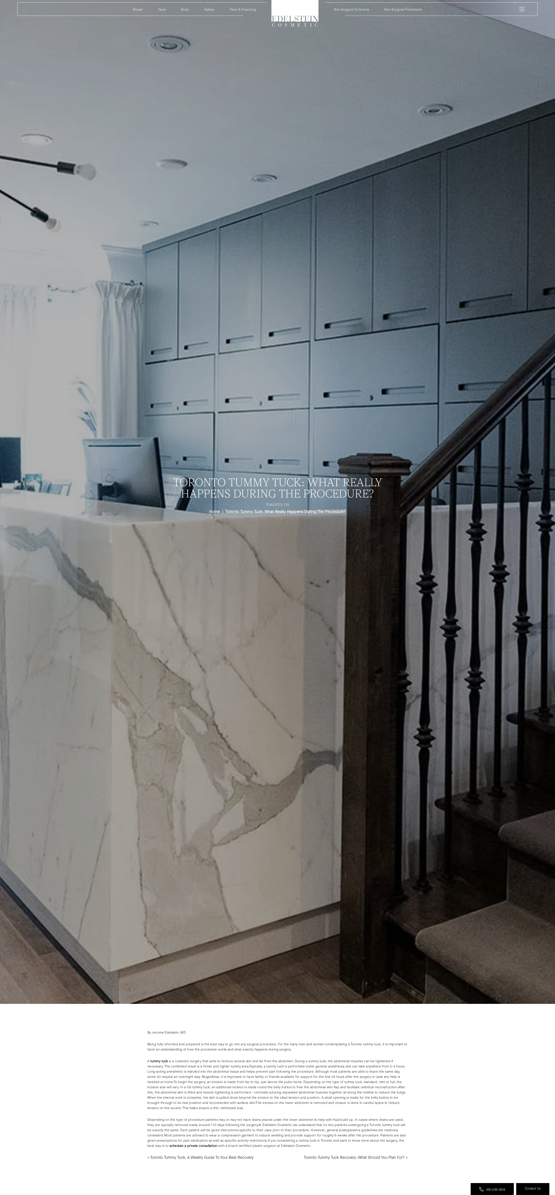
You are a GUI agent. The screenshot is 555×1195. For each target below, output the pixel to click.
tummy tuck (159, 1061)
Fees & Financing (243, 9)
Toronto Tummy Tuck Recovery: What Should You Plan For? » (356, 1157)
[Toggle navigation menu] (521, 9)
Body (185, 9)
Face (162, 9)
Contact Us (533, 1188)
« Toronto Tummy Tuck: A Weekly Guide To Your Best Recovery (200, 1157)
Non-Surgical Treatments (403, 9)
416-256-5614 (495, 1189)
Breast (138, 9)
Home (295, 13)
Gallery (209, 9)
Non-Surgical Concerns (351, 9)
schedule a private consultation (193, 1146)
